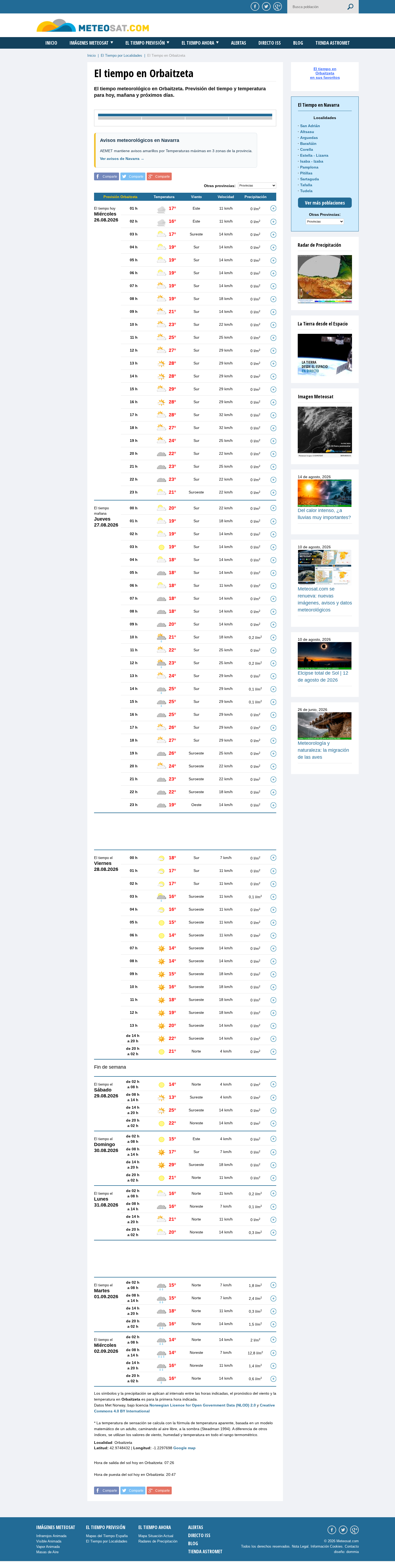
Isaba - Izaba (311, 161)
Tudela (306, 191)
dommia (352, 1552)
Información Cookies (327, 1546)
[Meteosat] (325, 432)
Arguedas (309, 137)
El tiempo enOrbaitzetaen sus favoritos (325, 73)
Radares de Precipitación (157, 1541)
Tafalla (306, 185)
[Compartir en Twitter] (265, 6)
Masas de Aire (47, 1552)
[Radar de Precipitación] (325, 279)
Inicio (51, 43)
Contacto (352, 1546)
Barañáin (308, 143)
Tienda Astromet (332, 43)
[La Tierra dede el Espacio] (325, 355)
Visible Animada (48, 1541)
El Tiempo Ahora (198, 43)
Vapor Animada (48, 1547)
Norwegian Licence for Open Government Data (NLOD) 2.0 (202, 1405)
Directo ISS (269, 43)
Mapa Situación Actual (155, 1536)
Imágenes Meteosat (89, 43)
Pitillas (306, 173)
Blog (298, 43)
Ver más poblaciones (325, 202)
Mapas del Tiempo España (107, 1536)
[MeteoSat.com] (92, 25)
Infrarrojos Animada (51, 1536)
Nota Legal (300, 1546)
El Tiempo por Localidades (121, 55)
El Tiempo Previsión (145, 43)
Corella (306, 149)
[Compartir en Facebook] (254, 6)
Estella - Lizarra (314, 155)
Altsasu (307, 132)
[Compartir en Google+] (277, 6)
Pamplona (309, 167)
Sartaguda (309, 179)
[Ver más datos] (273, 208)
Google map (184, 1448)
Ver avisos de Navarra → (122, 158)
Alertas (238, 43)
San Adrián (310, 126)
